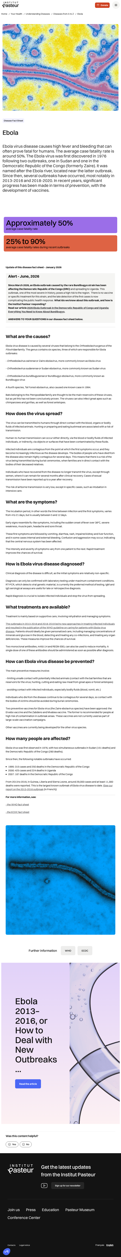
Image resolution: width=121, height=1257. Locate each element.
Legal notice (24, 1245)
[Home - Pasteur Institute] (10, 4)
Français (99, 1245)
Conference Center (24, 1217)
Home (4, 13)
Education (50, 1209)
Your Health (16, 13)
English (109, 1245)
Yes (14, 1144)
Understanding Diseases (38, 13)
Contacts (11, 1245)
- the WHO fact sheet (17, 804)
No (27, 1144)
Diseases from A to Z (63, 13)
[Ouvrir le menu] (116, 5)
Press (31, 1209)
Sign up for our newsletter (67, 1185)
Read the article (28, 1083)
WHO (68, 950)
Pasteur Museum (80, 1209)
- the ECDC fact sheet (17, 812)
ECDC (85, 950)
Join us (14, 1209)
